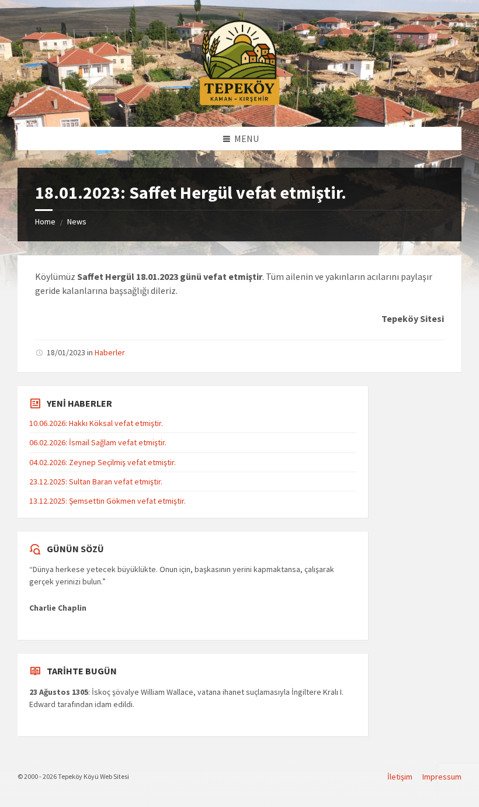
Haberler (110, 352)
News (76, 221)
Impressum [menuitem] (441, 776)
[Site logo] (239, 103)
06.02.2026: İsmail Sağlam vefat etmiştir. (97, 442)
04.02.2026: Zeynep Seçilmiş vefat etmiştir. (102, 462)
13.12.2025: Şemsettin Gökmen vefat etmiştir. (107, 501)
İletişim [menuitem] (399, 776)
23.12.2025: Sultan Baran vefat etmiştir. (95, 481)
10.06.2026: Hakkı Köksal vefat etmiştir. (96, 423)
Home (45, 221)
